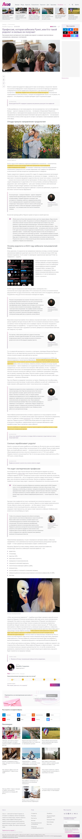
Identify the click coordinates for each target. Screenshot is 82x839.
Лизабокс (60, 4)
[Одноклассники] (75, 29)
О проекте (34, 813)
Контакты (34, 818)
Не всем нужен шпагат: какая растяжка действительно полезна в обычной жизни (7, 17)
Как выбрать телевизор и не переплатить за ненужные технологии (30, 782)
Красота (27, 4)
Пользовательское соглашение (36, 823)
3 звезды (53, 26)
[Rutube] (65, 32)
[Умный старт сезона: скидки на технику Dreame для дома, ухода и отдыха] (21, 11)
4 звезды (54, 26)
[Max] (74, 35)
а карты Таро (21, 473)
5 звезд (55, 26)
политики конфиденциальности (51, 699)
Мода (22, 4)
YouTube (8, 719)
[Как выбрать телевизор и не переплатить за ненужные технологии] (31, 773)
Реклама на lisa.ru (65, 78)
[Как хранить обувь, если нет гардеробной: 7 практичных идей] (11, 767)
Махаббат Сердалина (7, 26)
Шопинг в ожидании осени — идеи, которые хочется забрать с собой (11, 763)
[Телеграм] (65, 29)
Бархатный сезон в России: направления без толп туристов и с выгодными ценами (47, 17)
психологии (27, 418)
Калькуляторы (51, 819)
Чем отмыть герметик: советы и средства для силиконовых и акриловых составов (50, 771)
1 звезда (50, 26)
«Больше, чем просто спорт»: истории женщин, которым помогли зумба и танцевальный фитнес (34, 17)
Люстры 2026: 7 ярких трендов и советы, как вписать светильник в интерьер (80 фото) (11, 791)
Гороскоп (43, 4)
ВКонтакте (23, 715)
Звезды (17, 4)
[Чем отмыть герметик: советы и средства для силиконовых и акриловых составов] (51, 767)
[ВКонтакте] (70, 29)
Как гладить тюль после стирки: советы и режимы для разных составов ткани (50, 763)
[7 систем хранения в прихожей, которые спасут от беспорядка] (51, 786)
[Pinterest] (66, 35)
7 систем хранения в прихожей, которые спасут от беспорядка (51, 789)
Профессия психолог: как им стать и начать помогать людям (24, 463)
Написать (55, 685)
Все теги (49, 824)
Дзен (22, 719)
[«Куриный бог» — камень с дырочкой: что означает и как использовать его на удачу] (31, 754)
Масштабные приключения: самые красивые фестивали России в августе (73, 17)
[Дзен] (75, 32)
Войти (77, 4)
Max (51, 719)
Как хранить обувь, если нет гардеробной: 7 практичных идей (10, 771)
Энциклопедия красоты (51, 816)
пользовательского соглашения (40, 699)
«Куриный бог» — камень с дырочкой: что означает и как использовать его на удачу (31, 763)
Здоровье (53, 4)
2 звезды (52, 26)
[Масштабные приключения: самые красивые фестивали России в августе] (74, 11)
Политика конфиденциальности (37, 827)
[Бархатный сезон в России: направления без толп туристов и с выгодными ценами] (47, 11)
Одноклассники (39, 715)
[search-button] (72, 4)
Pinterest (38, 719)
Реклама (33, 816)
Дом (48, 4)
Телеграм (8, 715)
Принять (74, 835)
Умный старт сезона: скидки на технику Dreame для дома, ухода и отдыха (20, 17)
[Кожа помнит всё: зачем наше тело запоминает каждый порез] (61, 11)
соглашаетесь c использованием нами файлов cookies (31, 835)
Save (4, 70)
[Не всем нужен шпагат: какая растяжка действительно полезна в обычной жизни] (8, 11)
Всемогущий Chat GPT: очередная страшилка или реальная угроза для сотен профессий (31, 103)
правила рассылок (38, 700)
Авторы (33, 820)
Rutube (52, 715)
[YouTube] (70, 32)
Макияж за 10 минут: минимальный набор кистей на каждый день (28, 659)
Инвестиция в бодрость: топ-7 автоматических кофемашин (30, 800)
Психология (35, 4)
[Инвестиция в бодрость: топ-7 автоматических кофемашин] (31, 792)
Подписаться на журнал (8, 830)
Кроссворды (50, 822)
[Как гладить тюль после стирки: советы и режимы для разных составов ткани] (51, 754)
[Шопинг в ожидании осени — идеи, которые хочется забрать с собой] (11, 754)
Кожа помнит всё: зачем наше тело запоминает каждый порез (60, 16)
